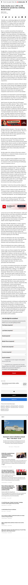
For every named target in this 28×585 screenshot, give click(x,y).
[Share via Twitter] (6, 17)
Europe (21, 406)
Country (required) (6, 352)
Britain (7, 406)
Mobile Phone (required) (8, 341)
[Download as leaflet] (18, 17)
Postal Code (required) (7, 346)
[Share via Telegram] (12, 17)
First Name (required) (7, 325)
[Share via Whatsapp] (9, 17)
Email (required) (6, 335)
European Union (14, 406)
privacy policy (14, 369)
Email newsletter (6, 357)
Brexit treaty (23, 34)
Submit (14, 373)
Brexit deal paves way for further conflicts (10, 383)
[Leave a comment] (22, 17)
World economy (5, 409)
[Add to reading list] (25, 17)
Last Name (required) (7, 330)
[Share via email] (15, 17)
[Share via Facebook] (2, 17)
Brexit (3, 406)
